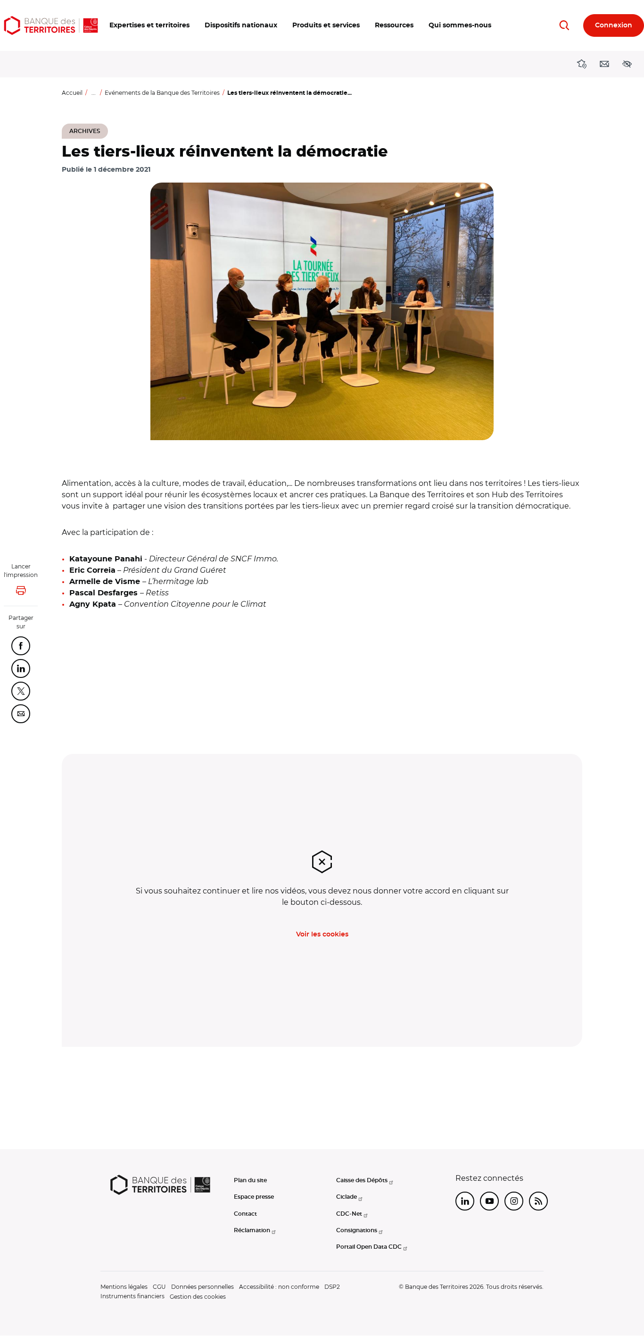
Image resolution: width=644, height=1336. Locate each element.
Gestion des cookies (198, 1296)
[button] (149, 25)
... (93, 92)
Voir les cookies (322, 934)
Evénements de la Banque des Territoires (162, 92)
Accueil (72, 92)
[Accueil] (51, 25)
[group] (322, 311)
